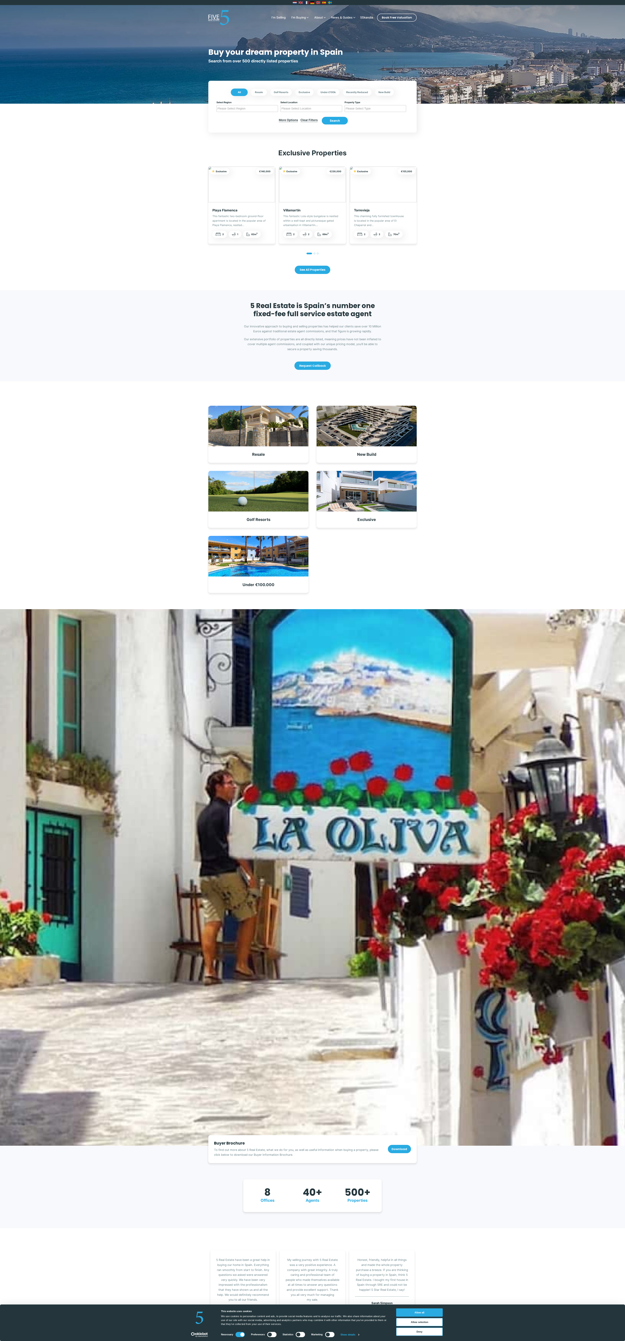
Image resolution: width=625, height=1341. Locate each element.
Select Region (224, 102)
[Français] (307, 2)
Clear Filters (309, 120)
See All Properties (312, 270)
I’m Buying (298, 17)
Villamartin (291, 210)
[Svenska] (330, 2)
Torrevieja (362, 210)
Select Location (289, 102)
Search (335, 120)
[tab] (309, 253)
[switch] (272, 1334)
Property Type (352, 102)
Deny (419, 1331)
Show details (347, 1334)
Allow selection (419, 1322)
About (318, 17)
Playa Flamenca (224, 210)
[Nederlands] (295, 2)
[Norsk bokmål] (318, 2)
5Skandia (366, 17)
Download (399, 1149)
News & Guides (342, 17)
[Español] (324, 2)
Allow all (419, 1312)
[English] (301, 2)
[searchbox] (247, 108)
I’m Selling (278, 17)
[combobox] (247, 108)
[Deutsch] (312, 2)
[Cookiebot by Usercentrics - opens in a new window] (199, 1334)
